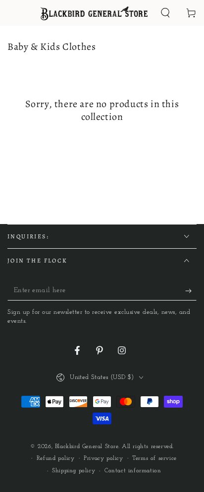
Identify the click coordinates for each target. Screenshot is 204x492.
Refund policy (56, 458)
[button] (165, 12)
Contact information (132, 471)
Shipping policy (73, 471)
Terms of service (154, 458)
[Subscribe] (191, 291)
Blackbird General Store (86, 447)
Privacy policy (103, 458)
